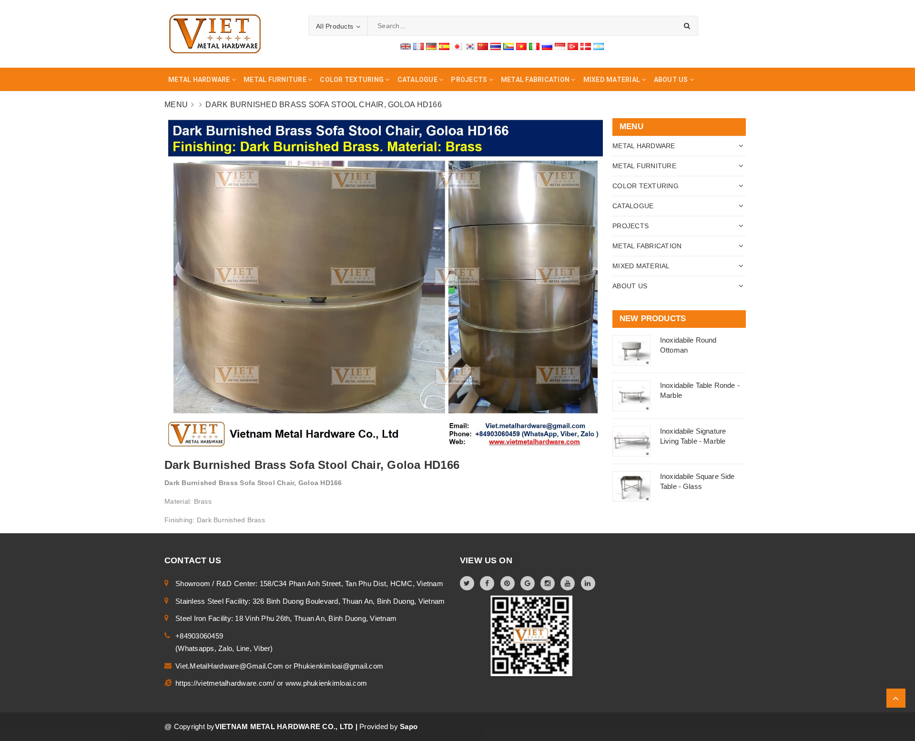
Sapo (408, 726)
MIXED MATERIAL (641, 266)
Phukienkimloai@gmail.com (338, 666)
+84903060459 (199, 636)
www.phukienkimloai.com (326, 683)
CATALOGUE (632, 206)
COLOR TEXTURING (645, 186)
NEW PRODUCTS (653, 318)
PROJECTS (630, 226)
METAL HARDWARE (643, 146)
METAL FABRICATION (646, 246)
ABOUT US (629, 286)
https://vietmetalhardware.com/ (226, 683)
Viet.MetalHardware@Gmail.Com (230, 666)
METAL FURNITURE (644, 166)
